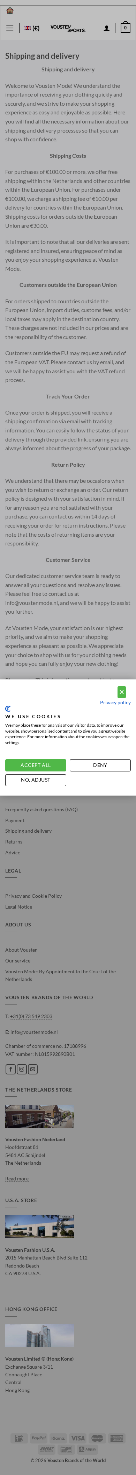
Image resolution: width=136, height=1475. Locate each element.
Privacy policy (115, 702)
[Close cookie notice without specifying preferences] (122, 692)
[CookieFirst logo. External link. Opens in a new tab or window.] (7, 709)
